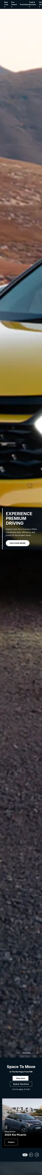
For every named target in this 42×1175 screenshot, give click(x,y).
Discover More (18, 543)
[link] (20, 1078)
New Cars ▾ (6, 4)
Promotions (24, 4)
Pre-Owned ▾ (14, 4)
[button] (21, 1084)
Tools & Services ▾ (32, 4)
